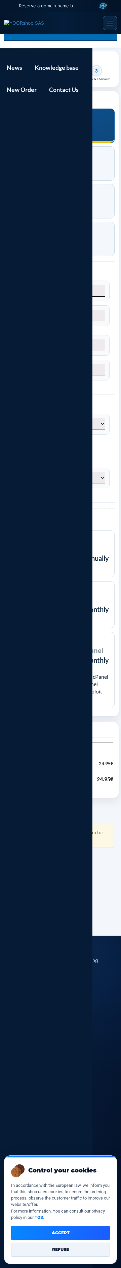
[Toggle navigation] (110, 23)
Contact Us (63, 89)
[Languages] (102, 6)
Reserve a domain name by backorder (48, 5)
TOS (39, 1217)
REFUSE (60, 1249)
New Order (21, 89)
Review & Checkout (96, 79)
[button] (7, 6)
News (13, 67)
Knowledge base (56, 67)
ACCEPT (61, 1232)
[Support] (116, 6)
